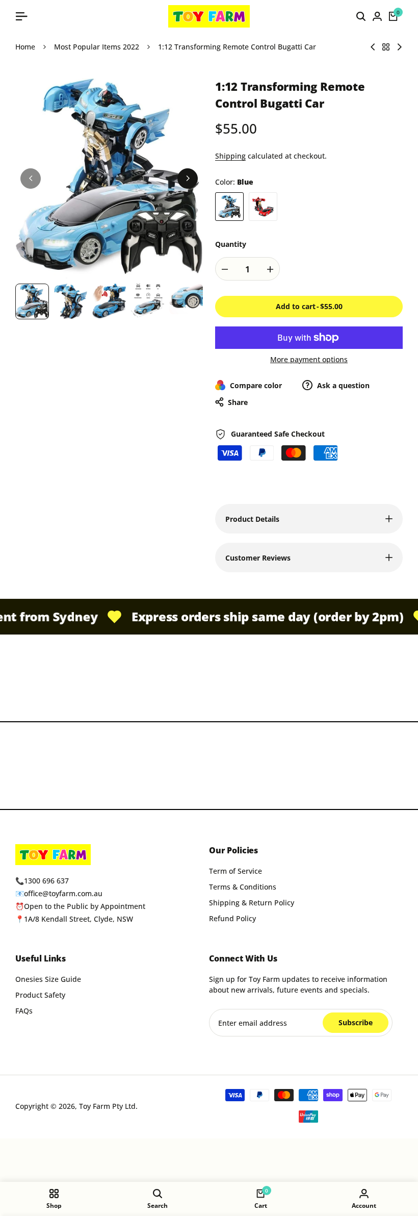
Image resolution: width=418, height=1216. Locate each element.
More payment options (309, 359)
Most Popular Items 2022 (96, 47)
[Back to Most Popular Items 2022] (385, 46)
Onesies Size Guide (48, 979)
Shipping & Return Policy (251, 902)
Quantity (230, 244)
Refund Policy (232, 918)
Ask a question (342, 385)
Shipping (230, 156)
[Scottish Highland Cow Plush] (399, 46)
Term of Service (235, 871)
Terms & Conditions (242, 887)
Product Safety (40, 995)
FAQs (24, 1011)
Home (25, 47)
